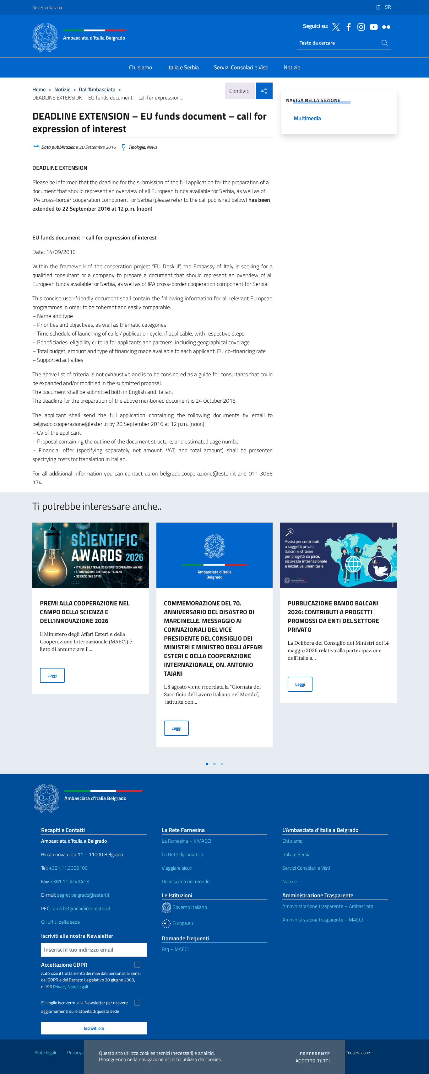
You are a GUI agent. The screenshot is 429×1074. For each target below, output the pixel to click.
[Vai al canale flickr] (384, 26)
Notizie (62, 89)
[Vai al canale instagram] (359, 26)
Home (39, 89)
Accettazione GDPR (64, 964)
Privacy (60, 986)
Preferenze (315, 1053)
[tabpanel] (90, 640)
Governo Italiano (47, 7)
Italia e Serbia (296, 854)
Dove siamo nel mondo (185, 881)
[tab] (207, 764)
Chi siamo (292, 841)
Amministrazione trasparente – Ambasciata (327, 906)
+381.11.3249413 (69, 881)
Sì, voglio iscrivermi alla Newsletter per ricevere (84, 1002)
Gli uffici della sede (60, 922)
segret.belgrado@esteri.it (83, 895)
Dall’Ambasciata (97, 89)
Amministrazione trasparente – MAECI (322, 919)
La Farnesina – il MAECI (186, 841)
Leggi (56, 675)
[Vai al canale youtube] (372, 26)
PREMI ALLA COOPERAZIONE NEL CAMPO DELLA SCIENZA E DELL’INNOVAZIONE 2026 (84, 612)
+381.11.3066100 (68, 868)
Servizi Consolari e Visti (306, 868)
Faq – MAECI (175, 949)
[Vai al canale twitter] (334, 26)
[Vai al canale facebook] (347, 26)
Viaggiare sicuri (177, 868)
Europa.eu (182, 923)
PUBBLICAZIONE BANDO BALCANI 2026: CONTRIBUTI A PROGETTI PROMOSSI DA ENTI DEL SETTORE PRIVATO (333, 616)
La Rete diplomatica (182, 854)
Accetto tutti (313, 1061)
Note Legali (78, 986)
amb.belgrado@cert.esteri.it (82, 908)
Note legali (45, 1052)
